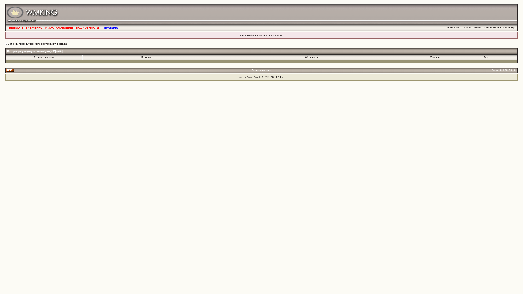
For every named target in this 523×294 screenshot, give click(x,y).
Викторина (453, 28)
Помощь (467, 28)
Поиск (478, 28)
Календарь (509, 28)
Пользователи (492, 28)
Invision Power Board (249, 77)
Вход (265, 35)
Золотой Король (18, 43)
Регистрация (275, 35)
